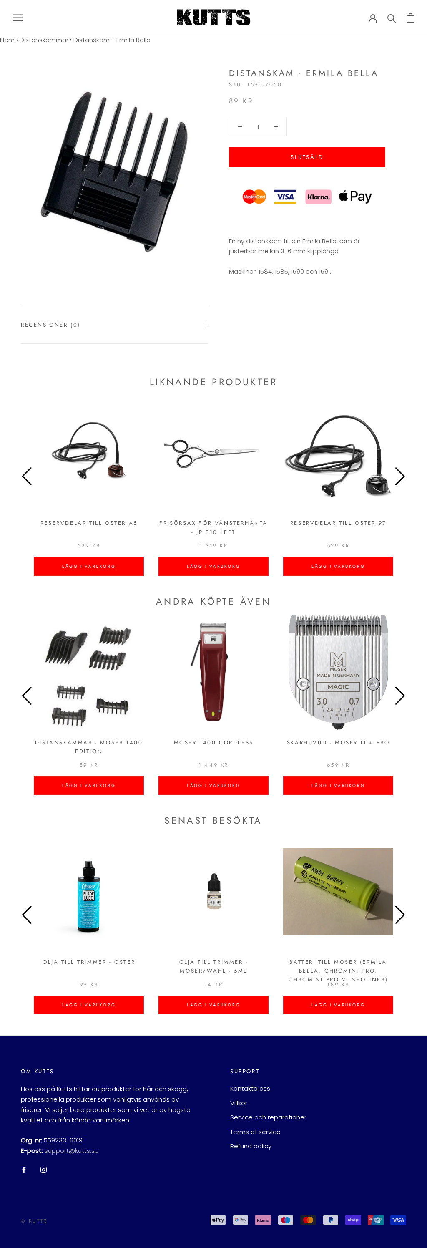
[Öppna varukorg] (410, 18)
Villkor (238, 1103)
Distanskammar (44, 39)
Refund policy (250, 1146)
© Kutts (34, 1221)
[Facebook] (24, 1170)
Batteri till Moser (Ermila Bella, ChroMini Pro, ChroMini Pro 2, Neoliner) (338, 971)
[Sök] (391, 17)
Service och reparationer (268, 1117)
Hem (7, 39)
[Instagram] (43, 1170)
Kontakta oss (250, 1088)
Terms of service (255, 1131)
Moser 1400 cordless (214, 742)
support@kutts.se (72, 1150)
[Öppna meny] (18, 17)
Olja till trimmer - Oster (89, 962)
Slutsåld (307, 157)
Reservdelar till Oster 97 (338, 523)
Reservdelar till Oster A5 (89, 523)
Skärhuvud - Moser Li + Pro (338, 742)
